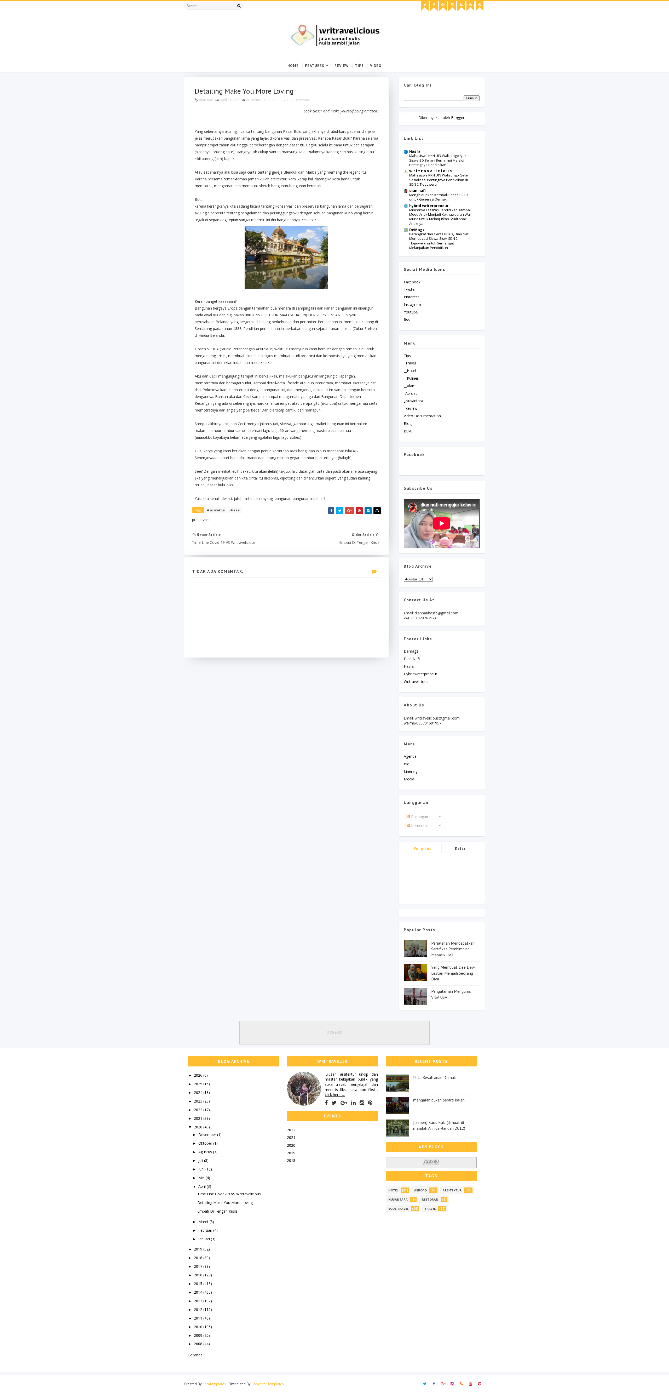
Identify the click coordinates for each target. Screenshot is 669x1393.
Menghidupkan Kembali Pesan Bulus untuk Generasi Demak (438, 197)
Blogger (457, 117)
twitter (410, 289)
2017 (198, 1266)
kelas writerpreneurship (460, 849)
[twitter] (425, 6)
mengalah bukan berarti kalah (439, 1100)
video (376, 65)
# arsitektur (216, 510)
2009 (198, 1335)
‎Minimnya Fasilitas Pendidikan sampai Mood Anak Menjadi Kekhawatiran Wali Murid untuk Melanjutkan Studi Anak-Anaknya (440, 217)
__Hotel (410, 370)
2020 (198, 1126)
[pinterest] (479, 6)
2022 (198, 1109)
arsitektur (254, 99)
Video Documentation (422, 415)
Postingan (419, 816)
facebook (412, 281)
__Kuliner (411, 378)
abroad (420, 1190)
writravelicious (416, 681)
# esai (235, 510)
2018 (198, 1257)
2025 (198, 1083)
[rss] (461, 6)
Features (314, 65)
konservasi (281, 99)
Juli (201, 1160)
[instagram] (452, 6)
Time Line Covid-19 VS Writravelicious (229, 1193)
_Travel (410, 363)
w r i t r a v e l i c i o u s (430, 170)
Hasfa (414, 151)
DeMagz (417, 229)
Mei (202, 1177)
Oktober (205, 1143)
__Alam (410, 385)
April (202, 1186)
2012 (198, 1309)
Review (341, 65)
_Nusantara (413, 400)
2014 (198, 1292)
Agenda (410, 756)
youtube (411, 312)
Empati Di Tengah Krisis (217, 1211)
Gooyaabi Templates (267, 1383)
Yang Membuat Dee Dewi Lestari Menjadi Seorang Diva (453, 972)
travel (430, 1209)
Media (409, 779)
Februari (205, 1230)
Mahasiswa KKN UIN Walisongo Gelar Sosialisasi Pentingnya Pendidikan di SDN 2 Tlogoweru (439, 180)
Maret (204, 1221)
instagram (412, 304)
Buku (408, 431)
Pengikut (423, 848)
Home (293, 65)
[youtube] (470, 6)
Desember (207, 1134)
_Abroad (411, 393)
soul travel (398, 1209)
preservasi (301, 99)
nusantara (398, 1199)
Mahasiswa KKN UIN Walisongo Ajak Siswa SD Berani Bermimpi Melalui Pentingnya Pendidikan (437, 160)
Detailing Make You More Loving (225, 1202)
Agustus (205, 1151)
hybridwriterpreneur (420, 673)
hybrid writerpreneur (428, 205)
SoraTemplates (214, 1383)
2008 (198, 1343)
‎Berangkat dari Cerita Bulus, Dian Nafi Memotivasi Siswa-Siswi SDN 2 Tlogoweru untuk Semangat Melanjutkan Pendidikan (439, 241)
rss (407, 319)
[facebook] (434, 6)
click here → (335, 1094)
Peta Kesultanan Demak (434, 1077)
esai (267, 99)
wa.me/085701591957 (422, 723)
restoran (430, 1199)
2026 (198, 1075)
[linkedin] (353, 1102)
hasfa (409, 666)
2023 (198, 1101)
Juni (201, 1169)
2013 (198, 1300)
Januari (204, 1238)
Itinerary (411, 771)
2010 (198, 1326)
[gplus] (443, 6)
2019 (198, 1249)
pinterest (411, 296)
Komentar (419, 825)
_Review (410, 408)
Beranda (195, 1354)
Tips (359, 65)
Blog (408, 423)
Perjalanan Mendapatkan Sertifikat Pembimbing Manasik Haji (453, 948)
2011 (198, 1318)
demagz (411, 651)
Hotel (393, 1190)
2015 (198, 1283)
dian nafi (417, 190)
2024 (198, 1092)
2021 (198, 1118)
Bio (407, 763)
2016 (198, 1274)
